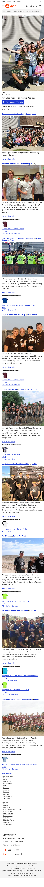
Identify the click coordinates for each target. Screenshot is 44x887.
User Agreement (27, 871)
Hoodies (6, 788)
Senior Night (7, 824)
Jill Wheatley (33, 315)
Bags (5, 779)
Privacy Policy (13, 868)
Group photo (31, 114)
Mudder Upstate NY (9, 389)
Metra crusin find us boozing (13, 114)
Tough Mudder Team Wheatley (13, 315)
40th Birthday (8, 822)
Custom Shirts (8, 781)
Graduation (7, 812)
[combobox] (22, 11)
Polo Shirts (7, 794)
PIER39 (33, 611)
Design (13, 102)
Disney (5, 805)
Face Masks (7, 784)
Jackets (6, 790)
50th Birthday (8, 816)
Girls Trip (6, 818)
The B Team (6, 536)
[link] (10, 6)
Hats (5, 786)
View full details (8, 159)
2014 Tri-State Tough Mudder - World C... (17, 238)
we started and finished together (15, 611)
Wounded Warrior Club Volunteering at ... (18, 164)
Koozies (6, 792)
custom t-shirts (32, 866)
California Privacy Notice (27, 868)
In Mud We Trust (19, 536)
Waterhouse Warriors (28, 389)
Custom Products (12, 863)
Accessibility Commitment (12, 871)
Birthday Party (8, 820)
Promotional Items (25, 863)
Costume (6, 807)
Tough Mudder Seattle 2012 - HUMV (15, 464)
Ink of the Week (7, 773)
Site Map (35, 863)
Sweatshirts (7, 796)
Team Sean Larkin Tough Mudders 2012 (17, 699)
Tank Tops (6, 798)
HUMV (34, 464)
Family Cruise (8, 814)
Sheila (36, 699)
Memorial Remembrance (12, 809)
